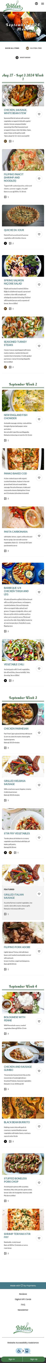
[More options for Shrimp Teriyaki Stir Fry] (39, 1238)
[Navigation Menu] (42, 4)
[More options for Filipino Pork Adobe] (39, 951)
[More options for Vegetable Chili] (39, 669)
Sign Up (33, 1359)
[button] (12, 48)
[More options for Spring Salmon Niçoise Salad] (39, 285)
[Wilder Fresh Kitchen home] (13, 6)
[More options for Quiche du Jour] (39, 234)
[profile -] (36, 3)
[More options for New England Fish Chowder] (39, 419)
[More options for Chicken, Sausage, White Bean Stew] (39, 114)
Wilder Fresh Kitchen (23, 1328)
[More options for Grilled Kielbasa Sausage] (39, 785)
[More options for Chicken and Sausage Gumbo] (39, 1071)
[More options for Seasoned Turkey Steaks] (39, 346)
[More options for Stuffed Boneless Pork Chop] (39, 1183)
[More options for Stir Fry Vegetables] (39, 838)
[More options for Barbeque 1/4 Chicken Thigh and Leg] (39, 592)
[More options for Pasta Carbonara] (39, 536)
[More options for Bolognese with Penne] (39, 1021)
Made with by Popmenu (19, 1285)
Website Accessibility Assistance (23, 1342)
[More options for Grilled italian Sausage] (39, 894)
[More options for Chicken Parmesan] (39, 733)
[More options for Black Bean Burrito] (39, 1126)
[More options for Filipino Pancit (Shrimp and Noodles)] (39, 179)
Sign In (12, 1359)
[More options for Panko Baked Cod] (39, 478)
